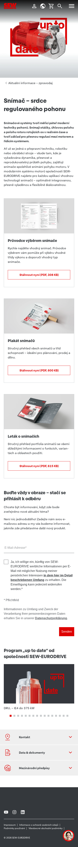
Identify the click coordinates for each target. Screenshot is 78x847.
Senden (66, 631)
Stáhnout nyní (39, 274)
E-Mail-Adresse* (16, 547)
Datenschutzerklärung (51, 618)
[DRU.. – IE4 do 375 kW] (39, 687)
